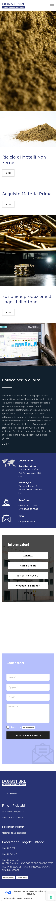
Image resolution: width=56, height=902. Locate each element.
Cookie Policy (22, 878)
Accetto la (22, 727)
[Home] (13, 5)
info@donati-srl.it (27, 521)
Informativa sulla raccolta (18, 898)
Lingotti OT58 (9, 848)
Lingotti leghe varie (11, 860)
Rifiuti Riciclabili (28, 576)
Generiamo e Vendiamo (13, 817)
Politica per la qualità (21, 379)
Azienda (28, 556)
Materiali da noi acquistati (14, 833)
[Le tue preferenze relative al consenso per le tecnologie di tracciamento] (51, 897)
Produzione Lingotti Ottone (28, 587)
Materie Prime (28, 566)
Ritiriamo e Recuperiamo (13, 811)
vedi (28, 82)
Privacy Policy (28, 727)
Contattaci (12, 794)
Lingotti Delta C (9, 854)
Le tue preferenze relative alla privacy (31, 892)
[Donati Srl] (14, 783)
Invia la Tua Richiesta (28, 735)
